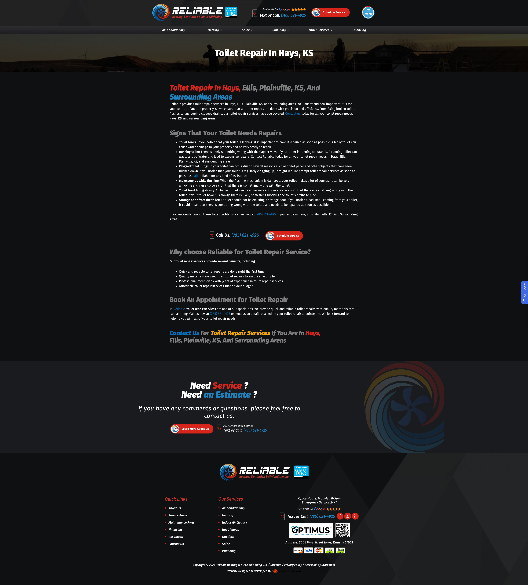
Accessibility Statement (320, 565)
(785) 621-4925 (293, 15)
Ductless (228, 537)
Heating (213, 30)
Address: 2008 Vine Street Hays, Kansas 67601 (319, 542)
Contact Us (184, 333)
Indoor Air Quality (234, 522)
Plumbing (279, 30)
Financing (359, 30)
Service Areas (177, 515)
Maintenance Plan (181, 522)
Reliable (179, 309)
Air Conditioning (173, 30)
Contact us (292, 113)
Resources (175, 537)
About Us (174, 508)
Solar (245, 30)
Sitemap (275, 565)
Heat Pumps (230, 530)
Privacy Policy (293, 565)
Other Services (319, 30)
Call (196, 176)
